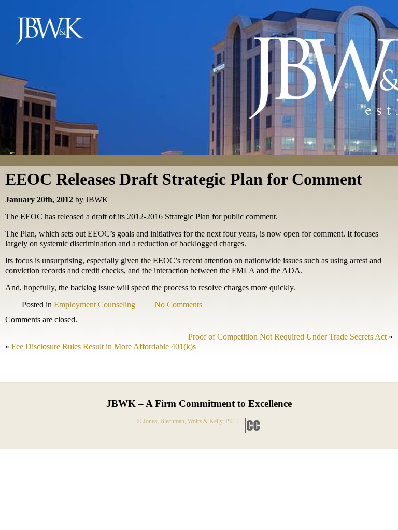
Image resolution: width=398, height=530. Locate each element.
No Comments (178, 304)
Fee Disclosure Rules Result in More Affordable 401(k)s (103, 346)
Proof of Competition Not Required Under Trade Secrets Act (287, 336)
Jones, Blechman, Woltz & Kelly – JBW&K (58, 33)
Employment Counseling (94, 304)
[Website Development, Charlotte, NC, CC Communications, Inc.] (250, 421)
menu (373, 16)
